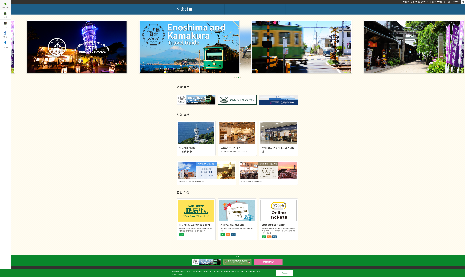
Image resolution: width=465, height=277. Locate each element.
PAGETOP (458, 254)
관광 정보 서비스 (423, 2)
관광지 (434, 2)
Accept (284, 273)
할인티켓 (292, 9)
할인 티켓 (442, 2)
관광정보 (267, 9)
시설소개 (279, 9)
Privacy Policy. (177, 274)
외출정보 (184, 9)
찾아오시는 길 (409, 2)
